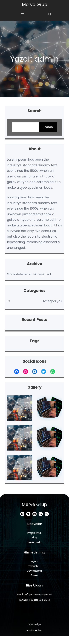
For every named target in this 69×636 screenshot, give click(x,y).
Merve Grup (34, 4)
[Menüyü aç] (22, 14)
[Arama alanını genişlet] (49, 14)
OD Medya (34, 624)
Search (48, 127)
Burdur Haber (34, 630)
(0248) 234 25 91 (39, 600)
